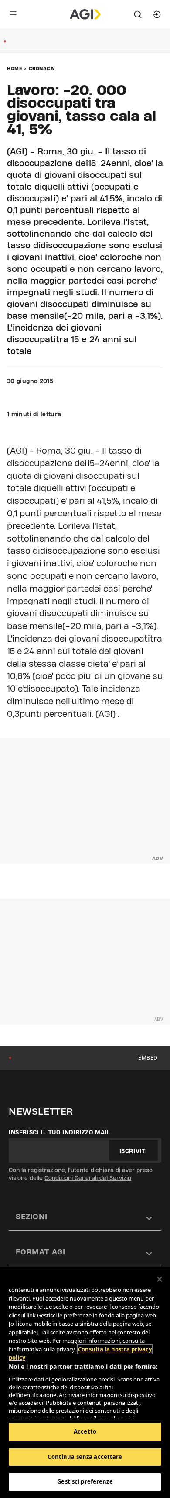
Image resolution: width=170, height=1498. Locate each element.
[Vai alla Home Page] (85, 14)
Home (14, 68)
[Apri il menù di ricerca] (137, 14)
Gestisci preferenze (84, 1481)
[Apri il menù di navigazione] (13, 14)
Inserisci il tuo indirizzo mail (59, 1132)
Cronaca (41, 68)
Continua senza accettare (85, 1457)
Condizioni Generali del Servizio (87, 1177)
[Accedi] (157, 14)
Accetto (85, 1431)
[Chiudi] (159, 1279)
